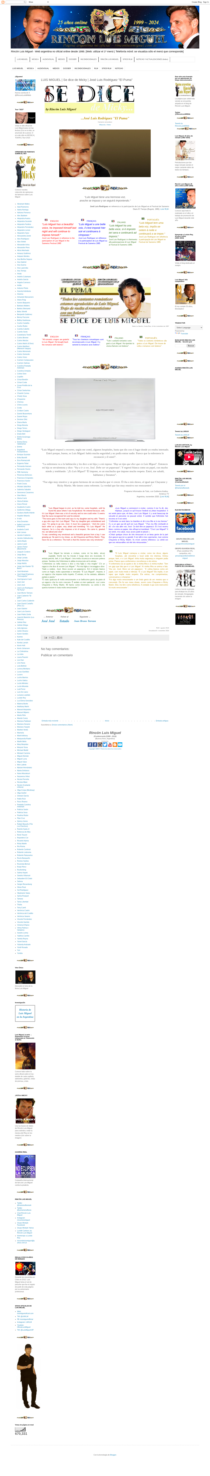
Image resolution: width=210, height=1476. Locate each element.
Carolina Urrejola (24, 371)
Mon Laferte (21, 765)
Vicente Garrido (23, 922)
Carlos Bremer (22, 338)
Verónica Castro (23, 910)
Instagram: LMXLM (24, 1322)
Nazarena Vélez (23, 776)
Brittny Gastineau (23, 320)
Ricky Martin (22, 844)
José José (48, 621)
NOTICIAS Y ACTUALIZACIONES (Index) (152, 59)
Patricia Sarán (22, 810)
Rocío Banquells (23, 858)
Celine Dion (21, 374)
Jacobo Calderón (24, 535)
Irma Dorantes (22, 521)
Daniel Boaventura (24, 414)
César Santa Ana (23, 390)
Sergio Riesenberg (24, 884)
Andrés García (22, 279)
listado (64, 621)
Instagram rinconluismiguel (23, 1219)
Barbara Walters (23, 306)
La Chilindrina (22, 651)
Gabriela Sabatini (24, 490)
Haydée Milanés (23, 516)
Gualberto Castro (23, 507)
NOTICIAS (119, 68)
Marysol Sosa (22, 747)
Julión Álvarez (22, 631)
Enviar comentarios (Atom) (62, 725)
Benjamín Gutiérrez (24, 314)
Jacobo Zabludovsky (25, 538)
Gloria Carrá (22, 498)
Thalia (19, 905)
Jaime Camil (22, 544)
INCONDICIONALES (89, 59)
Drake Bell (21, 434)
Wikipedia (102, 124)
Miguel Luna (22, 759)
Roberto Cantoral (24, 849)
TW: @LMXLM (22, 1316)
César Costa (22, 382)
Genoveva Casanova (25, 493)
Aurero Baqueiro (23, 303)
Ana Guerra (21, 265)
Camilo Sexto (22, 332)
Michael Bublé (22, 750)
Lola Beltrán (22, 666)
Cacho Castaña (23, 323)
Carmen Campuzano (25, 360)
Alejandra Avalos (23, 218)
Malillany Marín (23, 707)
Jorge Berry (21, 555)
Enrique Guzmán (23, 455)
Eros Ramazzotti (23, 460)
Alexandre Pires (23, 248)
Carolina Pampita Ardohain (24, 367)
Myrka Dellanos (23, 771)
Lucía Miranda (22, 686)
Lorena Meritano (23, 669)
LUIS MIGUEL (22, 59)
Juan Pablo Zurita (24, 614)
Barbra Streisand (23, 309)
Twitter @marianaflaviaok (24, 1204)
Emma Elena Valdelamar (22, 443)
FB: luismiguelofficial (25, 1319)
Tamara (20, 899)
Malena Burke (22, 704)
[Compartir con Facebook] (58, 637)
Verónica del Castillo (25, 913)
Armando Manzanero (25, 297)
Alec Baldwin (22, 216)
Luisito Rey (21, 698)
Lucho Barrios (22, 677)
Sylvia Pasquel (23, 896)
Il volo (19, 519)
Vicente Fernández (24, 919)
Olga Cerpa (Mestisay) (26, 790)
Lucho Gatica (22, 680)
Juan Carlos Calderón (25, 601)
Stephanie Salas (23, 893)
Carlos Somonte (23, 354)
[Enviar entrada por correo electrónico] (45, 637)
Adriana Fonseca (23, 213)
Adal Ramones (23, 207)
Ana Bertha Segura (24, 259)
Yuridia (20, 953)
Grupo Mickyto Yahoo (25, 1228)
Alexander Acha (23, 245)
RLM (96, 68)
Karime (20, 637)
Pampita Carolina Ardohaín (24, 806)
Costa (19, 408)
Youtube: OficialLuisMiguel (24, 1326)
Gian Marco (21, 495)
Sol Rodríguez (22, 890)
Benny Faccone (23, 317)
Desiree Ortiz (22, 419)
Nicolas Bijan (22, 782)
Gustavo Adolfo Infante (26, 513)
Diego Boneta (22, 425)
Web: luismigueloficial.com (25, 1312)
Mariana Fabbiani (24, 721)
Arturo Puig (21, 300)
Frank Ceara (22, 484)
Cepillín (20, 377)
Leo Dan (20, 660)
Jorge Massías (22, 561)
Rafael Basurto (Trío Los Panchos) (25, 825)
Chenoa (20, 402)
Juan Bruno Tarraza (85, 621)
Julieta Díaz (21, 622)
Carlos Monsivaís (24, 351)
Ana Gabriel (21, 262)
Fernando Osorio (23, 469)
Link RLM (164, 209)
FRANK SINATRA (24, 487)
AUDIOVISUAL (48, 59)
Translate (184, 334)
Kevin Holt (21, 646)
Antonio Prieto (22, 288)
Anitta (19, 285)
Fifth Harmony (22, 472)
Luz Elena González (25, 701)
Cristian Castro (23, 411)
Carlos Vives (22, 357)
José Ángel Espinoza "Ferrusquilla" (25, 575)
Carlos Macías (22, 341)
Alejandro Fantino (24, 224)
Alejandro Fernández (25, 227)
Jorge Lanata (22, 558)
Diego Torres (22, 428)
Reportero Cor (22, 838)
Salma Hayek (22, 873)
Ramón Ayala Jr (23, 829)
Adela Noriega (22, 210)
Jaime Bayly (22, 541)
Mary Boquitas (22, 744)
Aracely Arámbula (24, 291)
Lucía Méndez (22, 683)
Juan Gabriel (22, 609)
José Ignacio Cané (24, 579)
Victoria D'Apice (23, 925)
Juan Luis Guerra (24, 611)
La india (20, 654)
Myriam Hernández (24, 768)
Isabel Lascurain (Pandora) (23, 525)
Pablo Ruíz (21, 799)
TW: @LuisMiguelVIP (25, 1330)
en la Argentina (25, 1016)
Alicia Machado (23, 250)
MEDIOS (61, 59)
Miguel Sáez (22, 762)
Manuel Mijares (23, 712)
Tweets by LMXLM (182, 435)
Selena (20, 881)
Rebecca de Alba (23, 832)
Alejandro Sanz (23, 233)
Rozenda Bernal (23, 864)
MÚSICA (35, 59)
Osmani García (23, 796)
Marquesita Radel (24, 739)
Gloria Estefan (22, 501)
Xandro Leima (22, 933)
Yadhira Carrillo (23, 936)
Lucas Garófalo (23, 672)
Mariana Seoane (23, 724)
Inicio (107, 721)
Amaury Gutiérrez (24, 253)
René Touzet (22, 835)
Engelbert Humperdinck (22, 451)
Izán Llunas (21, 532)
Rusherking (21, 870)
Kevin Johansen (23, 648)
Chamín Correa (23, 393)
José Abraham (22, 571)
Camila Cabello (23, 329)
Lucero (20, 675)
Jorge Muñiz (22, 563)
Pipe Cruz (21, 818)
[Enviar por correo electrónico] (50, 637)
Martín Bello (21, 741)
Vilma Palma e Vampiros (22, 929)
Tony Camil (21, 908)
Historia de (25, 1009)
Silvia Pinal (21, 887)
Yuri (18, 950)
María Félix (21, 715)
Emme (19, 447)
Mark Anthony (22, 736)
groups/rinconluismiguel (185, 544)
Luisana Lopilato (23, 695)
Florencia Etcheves (24, 475)
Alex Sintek (21, 242)
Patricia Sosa (22, 813)
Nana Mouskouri (23, 773)
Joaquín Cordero (23, 552)
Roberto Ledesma (24, 852)
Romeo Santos (23, 861)
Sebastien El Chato (24, 879)
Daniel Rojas (22, 417)
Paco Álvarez (22, 802)
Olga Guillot (21, 793)
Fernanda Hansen (24, 466)
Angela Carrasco (23, 282)
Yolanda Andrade (24, 945)
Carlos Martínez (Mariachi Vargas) (24, 347)
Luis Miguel (25, 1013)
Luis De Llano (22, 692)
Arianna (20, 294)
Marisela (20, 733)
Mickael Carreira (23, 753)
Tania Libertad (22, 902)
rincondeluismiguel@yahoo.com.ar (26, 1242)
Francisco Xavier (23, 481)
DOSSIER (73, 59)
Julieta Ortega (22, 625)
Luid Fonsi (21, 689)
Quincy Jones (22, 821)
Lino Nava (21, 663)
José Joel (21, 582)
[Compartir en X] (55, 637)
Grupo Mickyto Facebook (22, 1224)
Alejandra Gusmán (24, 221)
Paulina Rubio (22, 815)
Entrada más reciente (50, 721)
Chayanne (21, 399)
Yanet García (22, 942)
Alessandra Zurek (24, 236)
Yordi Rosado (22, 947)
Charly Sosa (22, 396)
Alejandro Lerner (23, 230)
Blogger (113, 1455)
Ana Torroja (21, 271)
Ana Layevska (22, 268)
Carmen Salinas (23, 363)
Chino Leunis (22, 405)
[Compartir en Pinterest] (61, 637)
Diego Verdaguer (23, 431)
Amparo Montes (23, 256)
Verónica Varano (23, 916)
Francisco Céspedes (25, 478)
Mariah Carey (22, 718)
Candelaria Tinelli (24, 335)
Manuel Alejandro (24, 710)
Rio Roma (21, 846)
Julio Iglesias (22, 628)
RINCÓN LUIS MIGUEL (110, 59)
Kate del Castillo (23, 640)
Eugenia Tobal (22, 463)
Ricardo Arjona (23, 841)
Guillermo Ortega (23, 510)
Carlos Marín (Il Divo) (25, 344)
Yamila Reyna (22, 939)
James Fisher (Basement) (22, 548)
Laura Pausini (22, 657)
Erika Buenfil (22, 458)
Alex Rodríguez (23, 239)
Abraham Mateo (23, 204)
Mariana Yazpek (23, 727)
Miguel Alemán (23, 756)
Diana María (22, 422)
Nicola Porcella (23, 779)
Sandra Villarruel (23, 876)
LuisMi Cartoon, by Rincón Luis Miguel (24, 1232)
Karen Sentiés (22, 634)
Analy (19, 274)
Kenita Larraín (22, 643)
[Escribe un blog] (53, 637)
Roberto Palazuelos (25, 855)
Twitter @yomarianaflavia (24, 1209)
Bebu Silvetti (22, 312)
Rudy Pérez (21, 867)
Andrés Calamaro (24, 277)
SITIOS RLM (127, 59)
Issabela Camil (23, 529)
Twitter (109, 124)
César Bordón (22, 380)
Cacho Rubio (22, 326)
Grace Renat (22, 504)
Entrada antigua (162, 721)
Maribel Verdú (22, 730)
